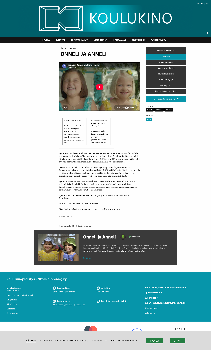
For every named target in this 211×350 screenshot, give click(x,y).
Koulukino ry (138, 40)
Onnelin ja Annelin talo (166, 68)
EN (202, 3)
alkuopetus (159, 110)
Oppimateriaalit (79, 40)
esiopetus (169, 110)
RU (207, 3)
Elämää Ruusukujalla (166, 74)
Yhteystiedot (12, 299)
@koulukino (58, 291)
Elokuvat (60, 40)
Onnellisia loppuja (166, 62)
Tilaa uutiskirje (103, 291)
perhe (149, 119)
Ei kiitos (178, 340)
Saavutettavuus (13, 313)
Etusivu (46, 40)
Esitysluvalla (135, 237)
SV (198, 3)
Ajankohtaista (158, 40)
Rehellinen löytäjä (166, 80)
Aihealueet (149, 116)
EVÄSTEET (31, 340)
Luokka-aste (150, 106)
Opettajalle (119, 40)
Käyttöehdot (12, 304)
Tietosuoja (11, 308)
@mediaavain (70, 291)
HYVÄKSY (154, 340)
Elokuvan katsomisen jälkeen (166, 91)
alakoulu (149, 110)
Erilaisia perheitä (166, 85)
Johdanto (166, 56)
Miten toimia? (100, 40)
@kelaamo (68, 304)
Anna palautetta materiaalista (166, 99)
